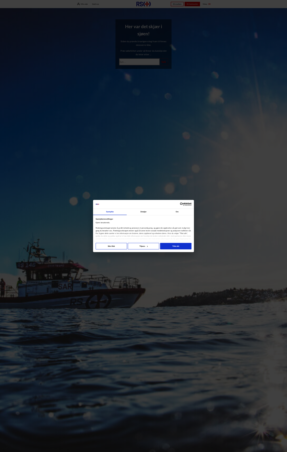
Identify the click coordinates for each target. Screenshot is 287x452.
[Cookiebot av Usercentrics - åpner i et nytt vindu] (181, 204)
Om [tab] (177, 212)
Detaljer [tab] (143, 212)
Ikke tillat (111, 246)
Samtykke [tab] (110, 212)
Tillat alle (175, 246)
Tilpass (142, 246)
